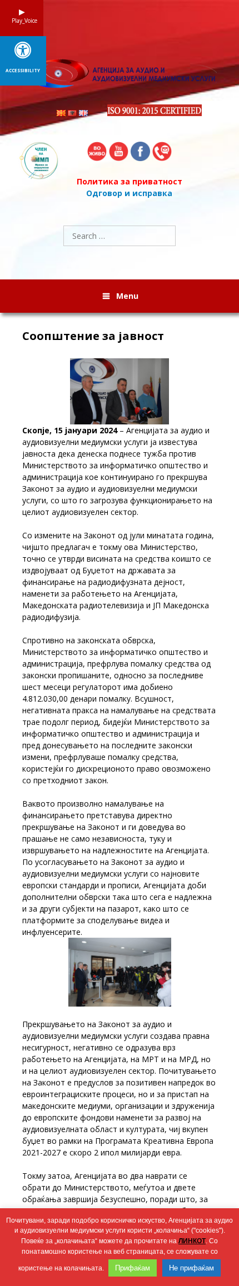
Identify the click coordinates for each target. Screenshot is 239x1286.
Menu (127, 296)
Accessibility (23, 70)
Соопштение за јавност (93, 336)
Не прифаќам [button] (191, 1268)
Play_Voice (22, 20)
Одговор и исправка (129, 193)
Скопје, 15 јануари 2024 (71, 430)
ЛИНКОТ (192, 1241)
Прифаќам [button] (132, 1268)
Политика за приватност (129, 181)
